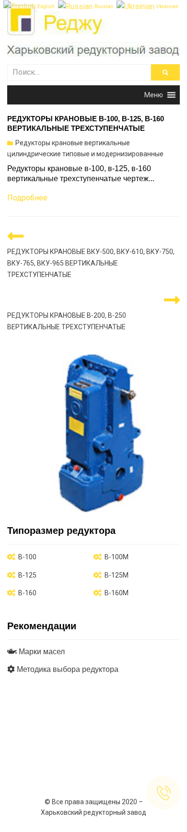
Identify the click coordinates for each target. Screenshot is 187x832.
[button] (153, 94)
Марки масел (41, 651)
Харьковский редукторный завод (93, 812)
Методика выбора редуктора (66, 669)
